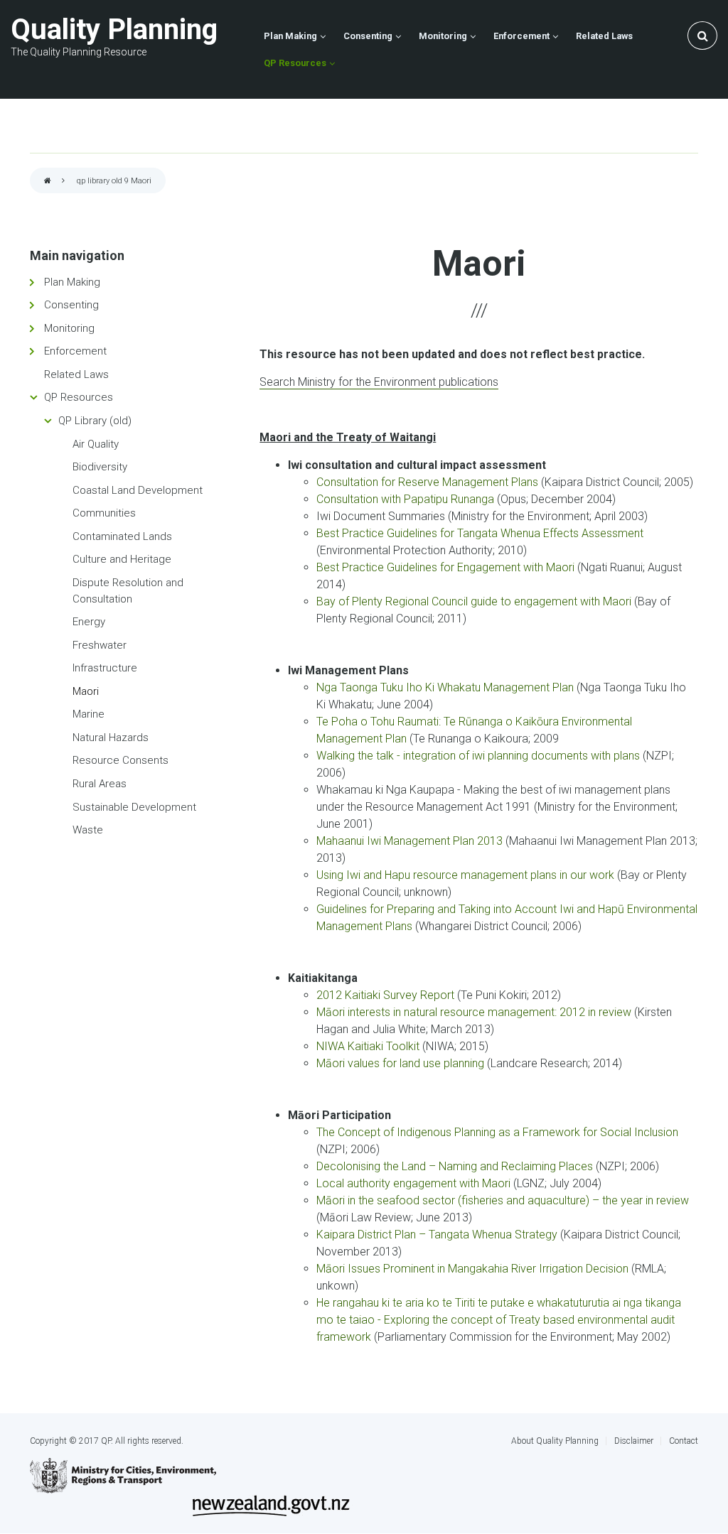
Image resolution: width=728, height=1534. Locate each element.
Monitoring (69, 328)
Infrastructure (105, 667)
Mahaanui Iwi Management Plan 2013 (409, 841)
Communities (104, 513)
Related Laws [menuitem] (604, 36)
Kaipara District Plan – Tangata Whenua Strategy (436, 1234)
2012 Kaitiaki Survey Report (386, 995)
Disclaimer (633, 1441)
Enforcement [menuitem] (521, 36)
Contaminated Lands (122, 536)
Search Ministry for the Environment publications (378, 382)
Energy (89, 621)
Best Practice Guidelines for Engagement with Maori (445, 567)
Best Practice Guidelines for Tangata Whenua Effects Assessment (479, 533)
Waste (88, 829)
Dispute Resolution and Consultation (128, 590)
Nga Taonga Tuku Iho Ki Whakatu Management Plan (446, 687)
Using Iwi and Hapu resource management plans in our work (466, 875)
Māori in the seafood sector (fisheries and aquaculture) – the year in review (502, 1200)
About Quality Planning (555, 1441)
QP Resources (78, 397)
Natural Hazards (111, 737)
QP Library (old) (95, 420)
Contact (683, 1441)
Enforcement (75, 351)
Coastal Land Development (138, 490)
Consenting (71, 304)
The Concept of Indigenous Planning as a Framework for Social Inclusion (497, 1132)
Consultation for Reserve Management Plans (427, 482)
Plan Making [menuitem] (290, 36)
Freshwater (100, 645)
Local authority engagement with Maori (414, 1183)
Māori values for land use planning (400, 1063)
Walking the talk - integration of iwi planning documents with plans (479, 755)
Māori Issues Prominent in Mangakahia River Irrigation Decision (473, 1268)
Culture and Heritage (122, 559)
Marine (89, 714)
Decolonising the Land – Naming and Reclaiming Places (456, 1166)
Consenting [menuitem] (367, 36)
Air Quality (96, 444)
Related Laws (76, 374)
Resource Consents (120, 760)
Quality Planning (114, 29)
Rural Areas (100, 783)
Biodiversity (100, 466)
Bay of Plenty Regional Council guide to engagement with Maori (475, 601)
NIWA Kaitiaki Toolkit (367, 1046)
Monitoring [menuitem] (443, 36)
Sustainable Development (134, 807)
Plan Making (72, 282)
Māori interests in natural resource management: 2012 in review (473, 1012)
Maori (86, 691)
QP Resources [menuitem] (295, 63)
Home (47, 181)
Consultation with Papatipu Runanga (406, 499)
